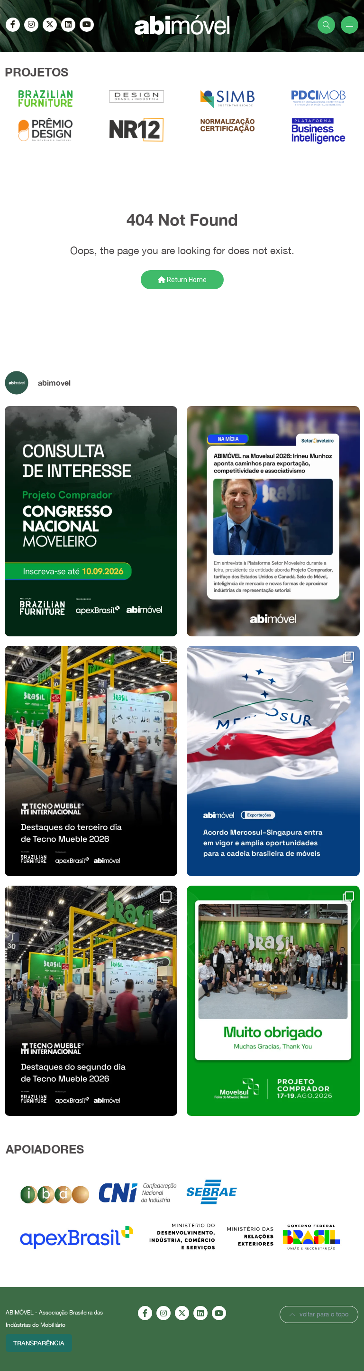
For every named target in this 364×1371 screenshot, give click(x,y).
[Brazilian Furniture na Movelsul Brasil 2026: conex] (273, 1001)
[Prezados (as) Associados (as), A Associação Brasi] (91, 521)
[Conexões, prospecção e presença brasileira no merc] (91, 1001)
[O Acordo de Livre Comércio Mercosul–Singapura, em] (273, 761)
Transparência (38, 1343)
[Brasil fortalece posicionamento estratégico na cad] (91, 761)
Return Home (186, 280)
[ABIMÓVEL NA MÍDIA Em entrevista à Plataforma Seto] (273, 521)
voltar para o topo (324, 1314)
